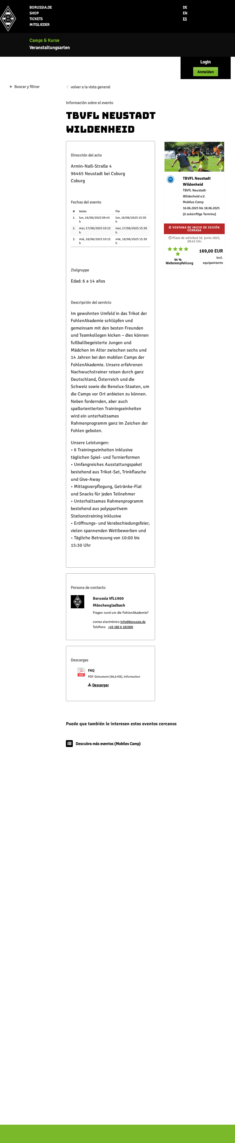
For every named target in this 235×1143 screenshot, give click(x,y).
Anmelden (205, 72)
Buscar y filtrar (27, 87)
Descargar (100, 685)
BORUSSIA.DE (41, 7)
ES (185, 19)
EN (185, 13)
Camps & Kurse (44, 40)
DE (185, 7)
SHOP (34, 13)
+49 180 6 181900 (120, 627)
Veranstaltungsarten (50, 47)
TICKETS (36, 19)
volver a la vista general (90, 87)
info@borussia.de (133, 622)
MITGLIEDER (40, 24)
